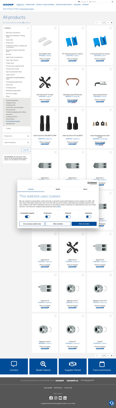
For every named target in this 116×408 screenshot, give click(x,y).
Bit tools (8, 54)
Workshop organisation (13, 90)
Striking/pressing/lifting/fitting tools (15, 78)
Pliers (17, 9)
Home (5, 9)
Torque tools (10, 63)
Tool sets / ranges (11, 93)
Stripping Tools (11, 103)
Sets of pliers (10, 119)
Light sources (10, 74)
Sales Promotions (10, 142)
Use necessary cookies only (32, 224)
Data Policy (58, 388)
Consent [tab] (31, 189)
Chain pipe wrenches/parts (14, 107)
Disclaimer (48, 388)
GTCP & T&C (68, 388)
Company (85, 4)
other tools (9, 85)
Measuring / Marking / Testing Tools (15, 36)
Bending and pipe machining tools (15, 50)
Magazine (77, 4)
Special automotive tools (14, 72)
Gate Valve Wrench (12, 60)
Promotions (30, 4)
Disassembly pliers (12, 100)
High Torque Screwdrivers (14, 57)
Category (7, 28)
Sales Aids (9, 40)
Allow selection (58, 224)
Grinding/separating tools (14, 82)
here (59, 206)
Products (20, 4)
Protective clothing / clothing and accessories (16, 46)
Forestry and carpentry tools (15, 66)
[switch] (47, 216)
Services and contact (64, 4)
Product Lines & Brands (45, 4)
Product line (8, 136)
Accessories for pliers (13, 121)
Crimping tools (10, 105)
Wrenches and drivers (13, 32)
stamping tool (10, 123)
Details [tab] (58, 189)
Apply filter (26, 150)
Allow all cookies (84, 224)
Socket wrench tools (12, 69)
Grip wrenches (10, 110)
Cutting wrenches (11, 116)
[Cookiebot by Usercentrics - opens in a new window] (89, 183)
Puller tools (9, 43)
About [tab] (85, 189)
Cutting (8, 128)
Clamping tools (11, 87)
